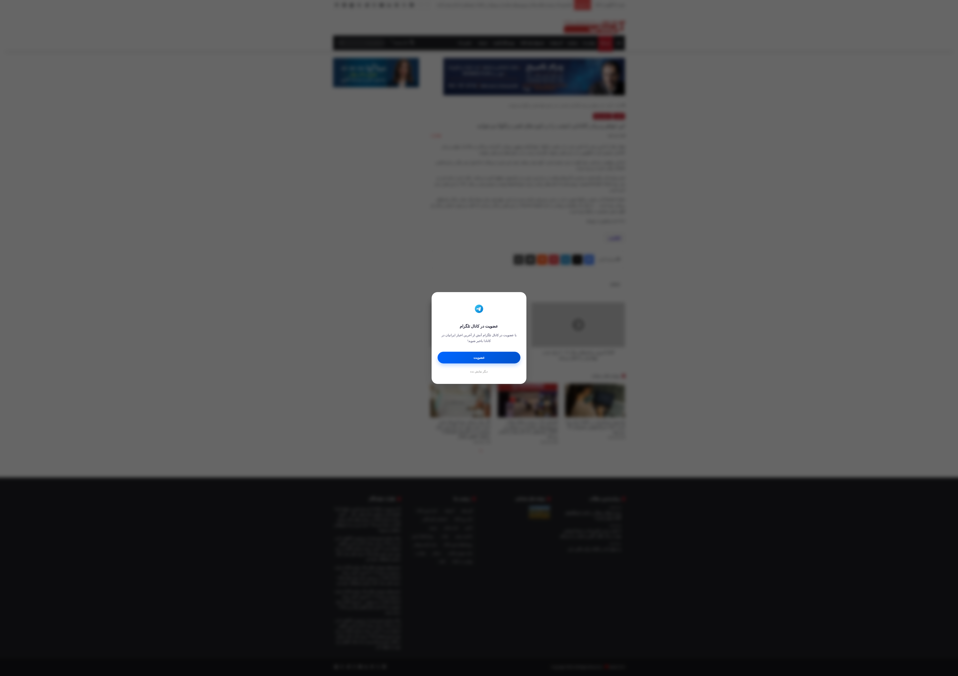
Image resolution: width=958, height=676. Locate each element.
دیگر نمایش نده (479, 371)
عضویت (479, 357)
